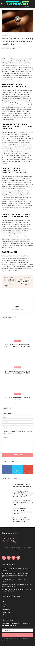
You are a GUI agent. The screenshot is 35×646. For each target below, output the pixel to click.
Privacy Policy (10, 541)
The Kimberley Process (26, 132)
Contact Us (8, 538)
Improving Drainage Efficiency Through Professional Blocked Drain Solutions (22, 511)
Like (7, 465)
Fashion (8, 35)
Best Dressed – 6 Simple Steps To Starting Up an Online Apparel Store (17, 345)
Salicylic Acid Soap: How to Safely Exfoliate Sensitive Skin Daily (23, 502)
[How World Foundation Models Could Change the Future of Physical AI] (6, 519)
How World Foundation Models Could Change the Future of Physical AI (21, 519)
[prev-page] (16, 403)
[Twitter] (13, 558)
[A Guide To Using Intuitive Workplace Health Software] (6, 485)
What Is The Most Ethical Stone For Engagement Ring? (10, 283)
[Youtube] (18, 558)
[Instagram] (9, 558)
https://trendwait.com (17, 309)
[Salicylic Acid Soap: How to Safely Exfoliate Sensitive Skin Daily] (6, 502)
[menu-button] (2, 4)
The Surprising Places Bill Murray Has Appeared (24, 282)
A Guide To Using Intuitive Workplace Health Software (22, 485)
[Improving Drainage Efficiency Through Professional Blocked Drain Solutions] (6, 511)
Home (3, 35)
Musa (13, 48)
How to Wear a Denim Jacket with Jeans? (17, 398)
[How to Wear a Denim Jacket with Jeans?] (17, 384)
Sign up (17, 635)
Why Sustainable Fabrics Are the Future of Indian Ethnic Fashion (17, 372)
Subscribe (28, 465)
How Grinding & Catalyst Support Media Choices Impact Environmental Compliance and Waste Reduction (23, 493)
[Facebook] (4, 558)
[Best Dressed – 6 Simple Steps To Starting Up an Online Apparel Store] (17, 331)
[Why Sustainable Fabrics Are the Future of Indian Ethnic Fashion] (17, 357)
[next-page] (19, 403)
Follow (17, 465)
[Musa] (17, 299)
